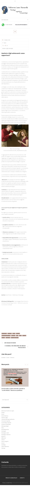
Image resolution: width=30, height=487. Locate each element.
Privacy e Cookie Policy (11, 477)
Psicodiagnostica (5, 429)
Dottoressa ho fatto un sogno (7, 410)
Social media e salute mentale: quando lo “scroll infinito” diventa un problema (13, 389)
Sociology (3, 444)
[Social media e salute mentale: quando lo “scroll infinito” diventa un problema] (15, 377)
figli (17, 335)
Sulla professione (5, 446)
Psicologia (11, 48)
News (2, 427)
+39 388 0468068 (8, 24)
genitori (24, 335)
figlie (20, 335)
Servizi (2, 443)
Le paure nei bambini (6, 424)
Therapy (3, 448)
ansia (14, 333)
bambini (17, 333)
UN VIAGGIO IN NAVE (10, 343)
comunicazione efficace (6, 335)
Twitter (8, 357)
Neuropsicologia (5, 426)
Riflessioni (3, 438)
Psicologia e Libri (5, 432)
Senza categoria (4, 441)
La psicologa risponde (6, 422)
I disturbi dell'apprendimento (7, 419)
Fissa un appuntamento (21, 24)
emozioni (13, 335)
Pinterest (12, 357)
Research (3, 436)
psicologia (8, 337)
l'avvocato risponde (5, 421)
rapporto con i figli (14, 337)
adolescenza (4, 333)
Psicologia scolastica (5, 434)
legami (3, 337)
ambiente (9, 333)
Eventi (2, 414)
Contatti (22, 477)
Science (3, 439)
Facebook (3, 357)
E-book (2, 412)
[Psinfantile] (15, 10)
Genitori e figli (5, 48)
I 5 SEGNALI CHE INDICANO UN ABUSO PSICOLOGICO (15, 346)
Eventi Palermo (4, 415)
